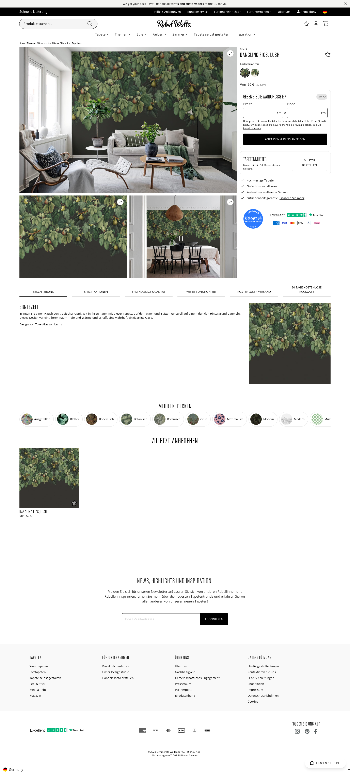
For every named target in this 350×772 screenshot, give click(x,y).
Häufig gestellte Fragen (263, 666)
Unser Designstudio (115, 672)
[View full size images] (230, 53)
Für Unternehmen (259, 12)
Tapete (100, 34)
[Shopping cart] (326, 24)
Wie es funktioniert (201, 292)
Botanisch (43, 43)
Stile (140, 34)
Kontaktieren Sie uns (262, 672)
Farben (158, 34)
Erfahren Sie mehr (292, 198)
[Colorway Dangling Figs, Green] (255, 72)
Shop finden (256, 684)
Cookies (253, 701)
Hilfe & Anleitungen (167, 12)
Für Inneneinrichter (227, 12)
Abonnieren (214, 619)
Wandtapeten (39, 666)
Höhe (306, 108)
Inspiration (244, 34)
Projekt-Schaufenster (116, 666)
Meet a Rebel (38, 690)
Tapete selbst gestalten (211, 34)
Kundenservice (197, 12)
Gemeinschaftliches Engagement (197, 678)
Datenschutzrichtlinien (263, 695)
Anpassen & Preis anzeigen (285, 139)
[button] (325, 12)
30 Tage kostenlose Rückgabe (307, 289)
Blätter (55, 43)
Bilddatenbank (185, 695)
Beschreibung (43, 292)
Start (22, 43)
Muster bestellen (309, 162)
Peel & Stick (37, 684)
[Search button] (90, 24)
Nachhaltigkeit (185, 672)
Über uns (284, 12)
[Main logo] (175, 24)
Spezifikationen (96, 292)
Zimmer (179, 34)
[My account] (316, 24)
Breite (262, 108)
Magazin (35, 695)
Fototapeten (38, 672)
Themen (121, 34)
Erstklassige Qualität (148, 292)
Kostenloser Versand (254, 292)
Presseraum (183, 684)
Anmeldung (308, 12)
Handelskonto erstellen (118, 678)
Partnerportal (184, 690)
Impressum (255, 690)
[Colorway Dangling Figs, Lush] (245, 73)
